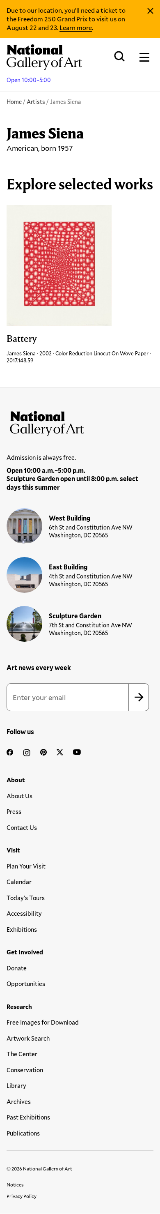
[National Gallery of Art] (80, 422)
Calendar (19, 882)
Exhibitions (22, 929)
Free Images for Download (43, 1022)
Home (14, 102)
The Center (22, 1054)
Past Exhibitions (28, 1117)
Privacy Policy (22, 1196)
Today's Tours (26, 898)
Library (16, 1085)
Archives (19, 1101)
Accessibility (24, 913)
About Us (19, 796)
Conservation (25, 1070)
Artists (36, 102)
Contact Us (22, 827)
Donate (17, 968)
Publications (23, 1133)
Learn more (75, 27)
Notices (15, 1184)
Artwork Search (28, 1038)
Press (14, 811)
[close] (150, 11)
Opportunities (26, 983)
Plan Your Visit (26, 866)
